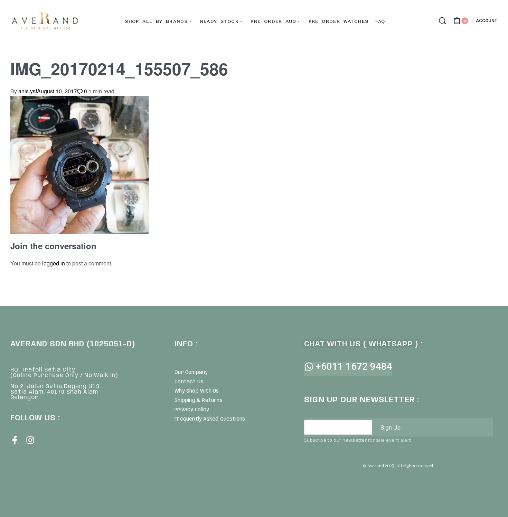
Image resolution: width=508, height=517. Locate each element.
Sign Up (390, 427)
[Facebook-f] (14, 440)
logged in (53, 263)
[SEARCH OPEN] (442, 21)
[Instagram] (30, 440)
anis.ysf (27, 91)
